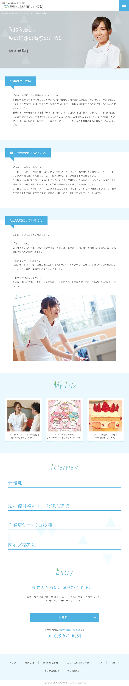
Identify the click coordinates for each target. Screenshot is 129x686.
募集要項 (29, 662)
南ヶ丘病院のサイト (75, 671)
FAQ (100, 662)
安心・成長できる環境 (78, 662)
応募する (64, 617)
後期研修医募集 (50, 662)
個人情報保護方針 (52, 671)
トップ (12, 662)
